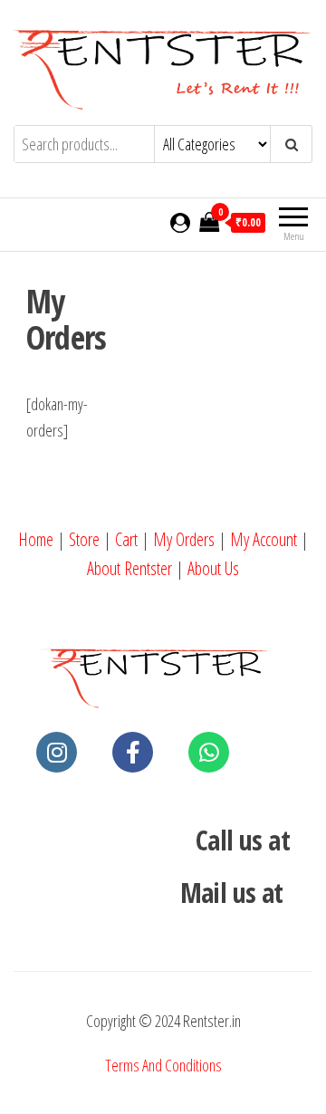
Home (35, 539)
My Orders (184, 539)
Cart (126, 539)
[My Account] (180, 221)
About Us (213, 568)
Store (84, 539)
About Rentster (129, 568)
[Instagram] (56, 752)
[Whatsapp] (208, 752)
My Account (263, 539)
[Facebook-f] (132, 752)
